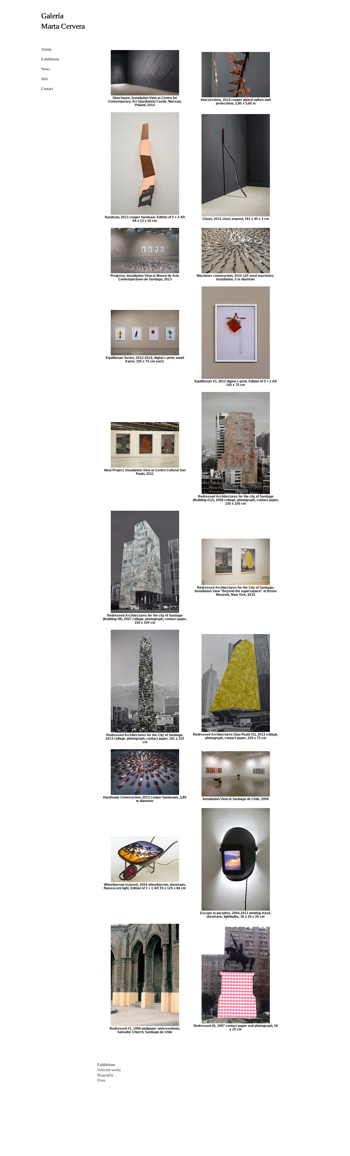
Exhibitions (50, 59)
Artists (46, 49)
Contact (47, 89)
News (45, 69)
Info (44, 79)
